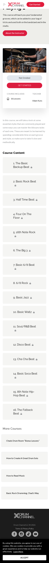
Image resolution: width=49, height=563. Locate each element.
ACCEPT (24, 557)
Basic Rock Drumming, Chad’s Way (22, 493)
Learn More (18, 551)
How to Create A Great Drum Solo (22, 458)
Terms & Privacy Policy (24, 528)
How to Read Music (15, 475)
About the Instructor (15, 33)
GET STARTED (24, 85)
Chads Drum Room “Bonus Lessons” (22, 440)
